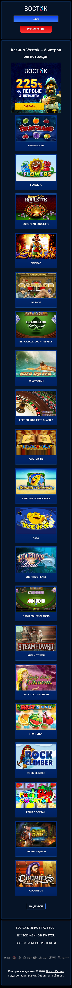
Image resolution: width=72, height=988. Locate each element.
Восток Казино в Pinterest (36, 943)
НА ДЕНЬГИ (36, 906)
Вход (36, 19)
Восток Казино (55, 971)
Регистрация (36, 29)
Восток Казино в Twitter (36, 935)
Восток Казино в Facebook (36, 927)
